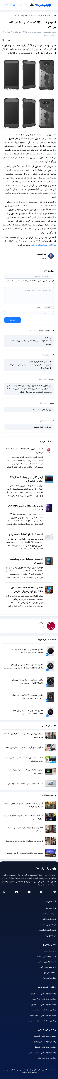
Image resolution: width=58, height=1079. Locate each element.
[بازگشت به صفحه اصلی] (40, 5)
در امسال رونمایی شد (43, 245)
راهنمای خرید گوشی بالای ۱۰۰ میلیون (42, 1020)
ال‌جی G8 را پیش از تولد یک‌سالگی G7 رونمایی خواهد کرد (26, 479)
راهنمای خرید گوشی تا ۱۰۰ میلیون (43, 1015)
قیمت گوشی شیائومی (47, 930)
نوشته (49, 32)
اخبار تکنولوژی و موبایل (47, 961)
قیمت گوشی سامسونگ (47, 924)
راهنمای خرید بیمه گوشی (46, 1058)
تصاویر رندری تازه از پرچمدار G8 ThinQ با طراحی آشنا (25, 507)
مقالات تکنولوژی (49, 972)
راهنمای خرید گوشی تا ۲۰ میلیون (43, 999)
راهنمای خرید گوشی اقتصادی (45, 1036)
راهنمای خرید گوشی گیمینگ (45, 1047)
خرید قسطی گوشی (49, 913)
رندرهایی (39, 134)
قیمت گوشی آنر (50, 935)
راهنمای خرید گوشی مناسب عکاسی (42, 1052)
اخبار (48, 15)
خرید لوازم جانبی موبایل (46, 956)
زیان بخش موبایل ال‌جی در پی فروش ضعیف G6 (26, 561)
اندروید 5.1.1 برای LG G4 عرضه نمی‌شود (25, 534)
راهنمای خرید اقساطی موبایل (44, 1041)
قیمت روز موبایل (49, 908)
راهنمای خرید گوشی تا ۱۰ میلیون (43, 993)
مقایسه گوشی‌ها (49, 978)
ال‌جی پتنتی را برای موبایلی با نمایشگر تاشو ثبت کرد (24, 450)
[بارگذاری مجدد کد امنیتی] (39, 307)
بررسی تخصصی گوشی (47, 967)
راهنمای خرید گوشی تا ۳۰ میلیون (43, 1004)
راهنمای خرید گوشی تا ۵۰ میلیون (43, 1010)
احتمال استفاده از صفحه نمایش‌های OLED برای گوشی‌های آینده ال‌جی (27, 589)
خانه (54, 15)
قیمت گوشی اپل (49, 919)
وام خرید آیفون (50, 951)
